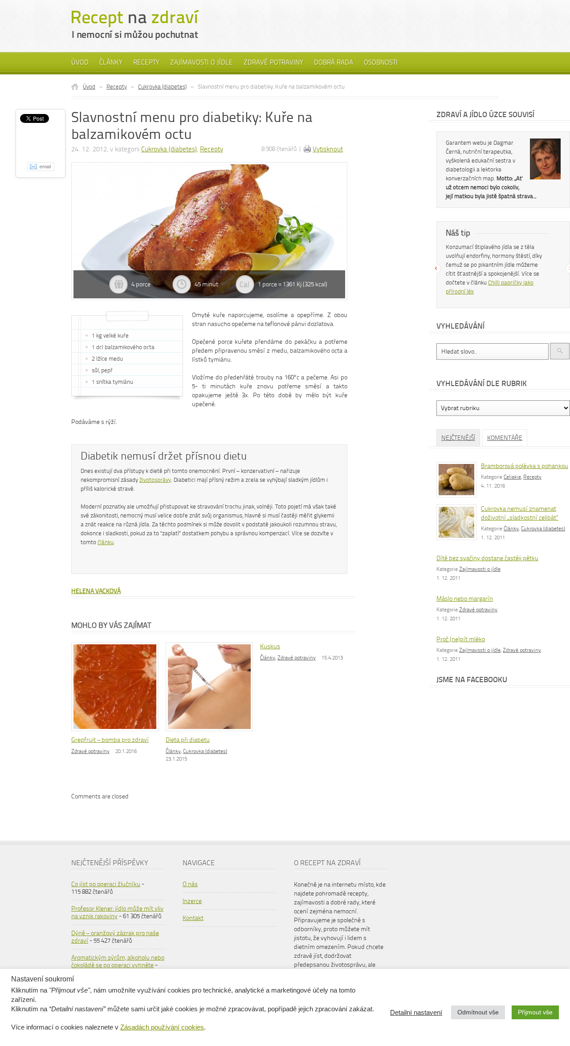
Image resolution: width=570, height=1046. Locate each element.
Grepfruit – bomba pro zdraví (110, 740)
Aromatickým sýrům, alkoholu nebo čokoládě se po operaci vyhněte (117, 961)
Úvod (80, 62)
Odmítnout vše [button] (478, 1012)
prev (436, 268)
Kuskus (270, 646)
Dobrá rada (333, 62)
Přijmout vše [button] (535, 1012)
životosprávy (155, 479)
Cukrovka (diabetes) (162, 86)
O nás (190, 884)
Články (110, 62)
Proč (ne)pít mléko (460, 639)
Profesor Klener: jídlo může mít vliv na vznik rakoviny (117, 912)
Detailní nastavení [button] (416, 1012)
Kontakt (193, 918)
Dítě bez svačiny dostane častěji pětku (487, 558)
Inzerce (192, 901)
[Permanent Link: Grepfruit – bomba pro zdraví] (117, 732)
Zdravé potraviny (273, 62)
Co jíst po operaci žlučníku (105, 884)
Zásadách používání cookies (162, 1027)
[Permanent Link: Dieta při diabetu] (211, 732)
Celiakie (512, 477)
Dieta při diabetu (188, 740)
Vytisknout (328, 149)
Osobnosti (381, 62)
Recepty (146, 62)
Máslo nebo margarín (464, 598)
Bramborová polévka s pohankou (524, 466)
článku (106, 542)
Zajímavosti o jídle (201, 62)
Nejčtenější (458, 438)
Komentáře (504, 438)
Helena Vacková (96, 591)
